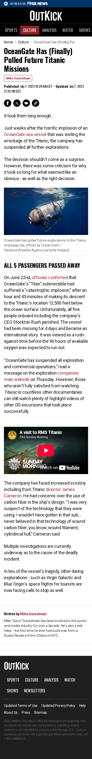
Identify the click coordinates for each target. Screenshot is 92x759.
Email (26, 103)
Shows (12, 691)
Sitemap (40, 712)
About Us (11, 712)
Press (26, 712)
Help (82, 706)
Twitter (17, 103)
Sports (11, 30)
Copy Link (35, 103)
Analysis (49, 30)
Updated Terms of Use (21, 706)
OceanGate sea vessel (25, 134)
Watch (67, 30)
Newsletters (34, 691)
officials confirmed (50, 277)
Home (8, 42)
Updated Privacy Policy (58, 706)
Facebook (7, 103)
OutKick (46, 15)
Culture (29, 30)
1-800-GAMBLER (14, 738)
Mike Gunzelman (18, 78)
